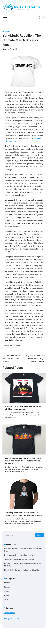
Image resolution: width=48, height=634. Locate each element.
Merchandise (14, 345)
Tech (6, 599)
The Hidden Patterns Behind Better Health (19, 559)
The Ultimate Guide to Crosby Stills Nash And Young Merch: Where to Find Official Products (23, 461)
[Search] (44, 17)
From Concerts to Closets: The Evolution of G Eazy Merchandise (23, 407)
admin (6, 49)
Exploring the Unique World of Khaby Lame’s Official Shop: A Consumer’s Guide (23, 513)
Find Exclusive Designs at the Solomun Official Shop (22, 570)
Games (6, 591)
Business (7, 583)
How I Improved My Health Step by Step (18, 555)
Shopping (6, 32)
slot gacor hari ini (11, 618)
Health (6, 595)
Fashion (7, 587)
